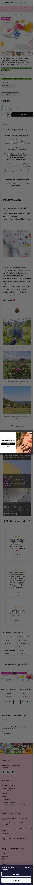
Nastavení (16, 874)
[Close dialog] (31, 433)
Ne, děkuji (8, 446)
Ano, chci (8, 443)
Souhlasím (16, 880)
